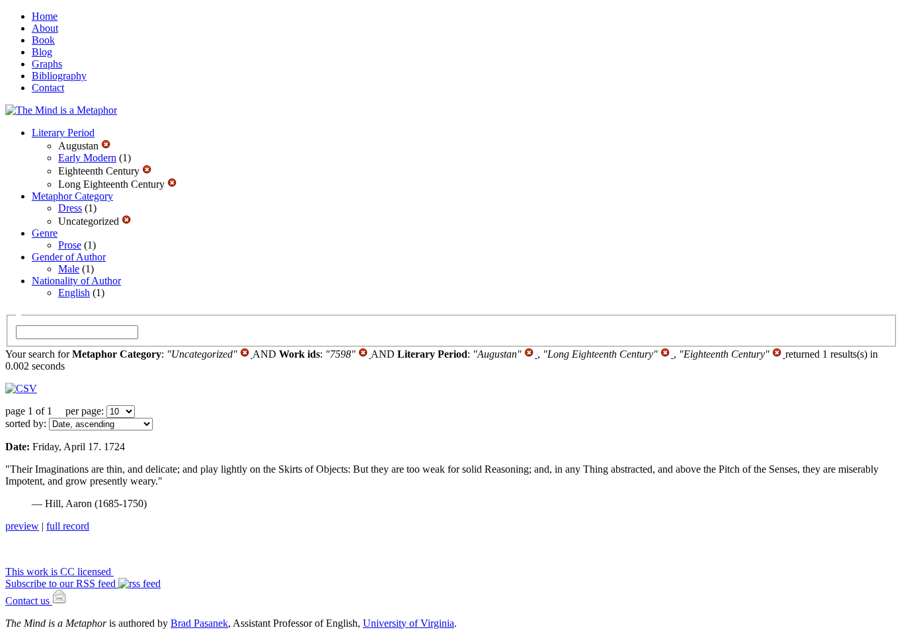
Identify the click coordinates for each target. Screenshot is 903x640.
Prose (69, 245)
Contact (48, 87)
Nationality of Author (76, 280)
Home (45, 16)
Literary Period (63, 132)
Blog (42, 52)
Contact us (28, 600)
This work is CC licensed (59, 571)
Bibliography (59, 75)
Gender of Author (69, 256)
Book (43, 40)
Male (68, 268)
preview (22, 526)
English (74, 292)
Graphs (47, 63)
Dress (70, 208)
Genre (45, 233)
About (45, 28)
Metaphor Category (72, 196)
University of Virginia (408, 623)
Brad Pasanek (199, 623)
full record (67, 526)
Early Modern (87, 157)
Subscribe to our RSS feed (61, 583)
